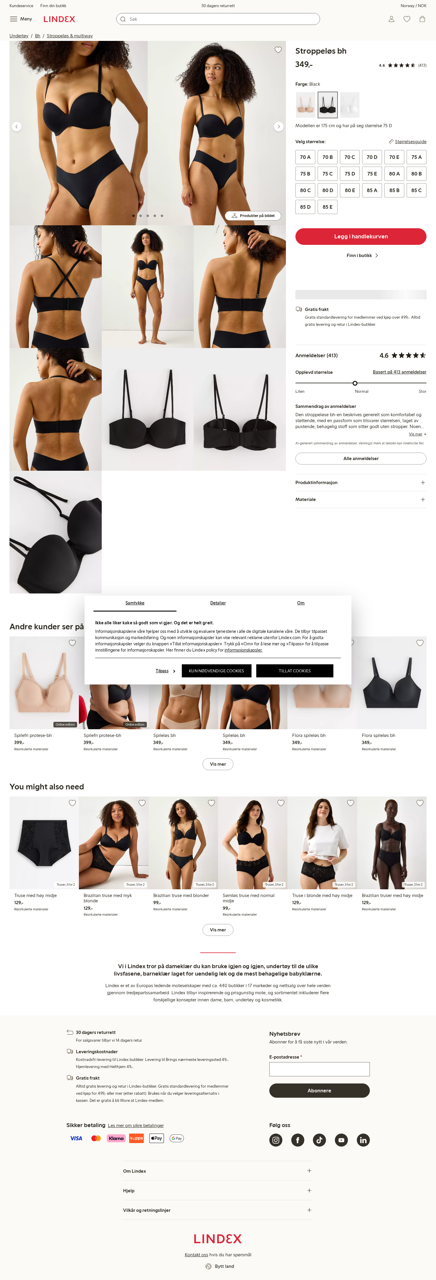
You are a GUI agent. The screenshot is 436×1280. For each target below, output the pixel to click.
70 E (394, 157)
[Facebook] (297, 1140)
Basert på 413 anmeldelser (400, 372)
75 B (305, 173)
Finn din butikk (53, 5)
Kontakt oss (196, 1254)
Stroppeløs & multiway (70, 36)
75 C (328, 173)
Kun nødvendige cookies (216, 670)
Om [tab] (301, 603)
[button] (78, 133)
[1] (133, 215)
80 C (305, 190)
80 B (416, 173)
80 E (350, 190)
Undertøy (18, 36)
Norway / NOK (414, 5)
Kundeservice (21, 5)
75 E (372, 173)
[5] (162, 215)
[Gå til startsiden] (59, 19)
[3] (147, 215)
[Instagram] (275, 1140)
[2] (140, 215)
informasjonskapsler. (243, 650)
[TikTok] (319, 1140)
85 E (327, 207)
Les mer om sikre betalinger (136, 1125)
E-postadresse (285, 1057)
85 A (372, 190)
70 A (305, 157)
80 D (327, 190)
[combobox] (218, 19)
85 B (394, 190)
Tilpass (162, 670)
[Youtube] (341, 1140)
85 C (416, 190)
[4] (154, 215)
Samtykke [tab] (134, 603)
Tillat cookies (295, 670)
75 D (350, 173)
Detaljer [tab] (218, 603)
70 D (372, 157)
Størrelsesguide (411, 141)
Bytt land (224, 1266)
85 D (305, 207)
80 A (394, 173)
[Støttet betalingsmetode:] (166, 1139)
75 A (417, 157)
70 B (328, 157)
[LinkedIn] (363, 1140)
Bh (37, 36)
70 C (350, 157)
